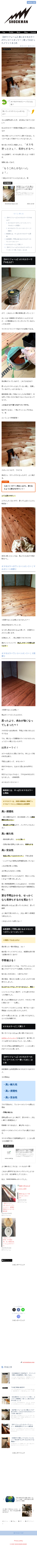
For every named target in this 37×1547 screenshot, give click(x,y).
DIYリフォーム (8, 1260)
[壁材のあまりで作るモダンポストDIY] (25, 1189)
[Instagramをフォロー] (18, 1316)
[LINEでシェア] (23, 1309)
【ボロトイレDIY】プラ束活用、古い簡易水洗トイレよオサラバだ (8, 1241)
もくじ (16, 213)
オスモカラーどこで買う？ (14, 244)
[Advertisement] (18, 1284)
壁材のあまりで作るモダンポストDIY (24, 1196)
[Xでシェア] (14, 1309)
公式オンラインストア (9, 1038)
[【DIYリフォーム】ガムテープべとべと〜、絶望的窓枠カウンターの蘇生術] (9, 1193)
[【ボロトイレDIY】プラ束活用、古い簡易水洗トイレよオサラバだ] (9, 1227)
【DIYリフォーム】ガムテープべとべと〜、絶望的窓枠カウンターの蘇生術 (8, 1207)
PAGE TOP (19, 1533)
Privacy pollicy (18, 1540)
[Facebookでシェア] (18, 1309)
